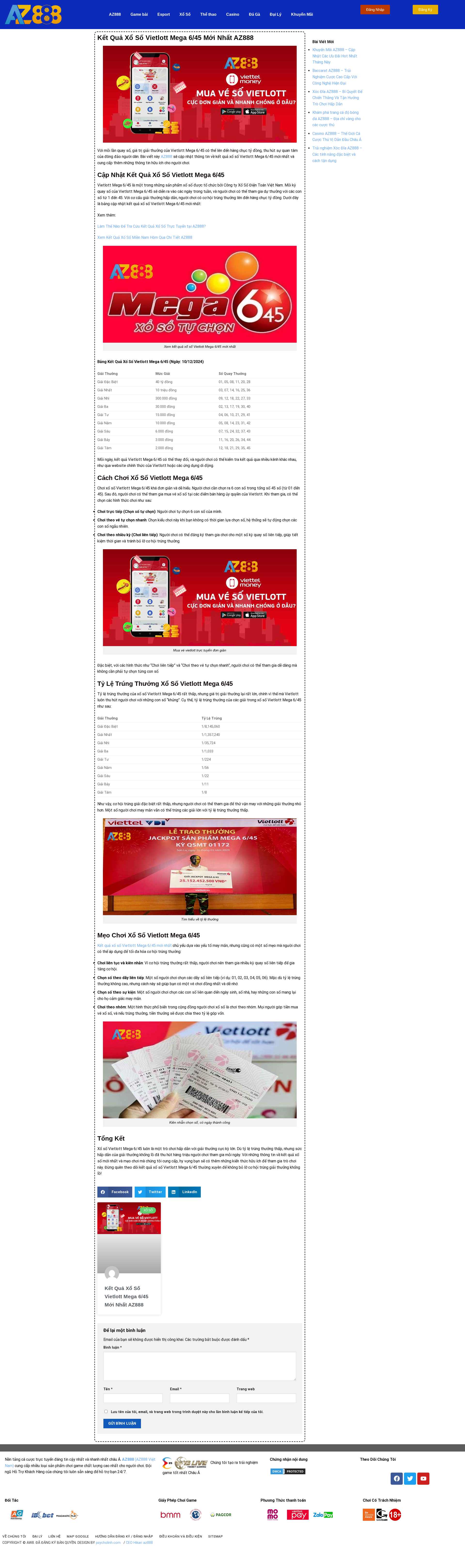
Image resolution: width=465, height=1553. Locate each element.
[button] (114, 1192)
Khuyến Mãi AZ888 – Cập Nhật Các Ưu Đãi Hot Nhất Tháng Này (334, 55)
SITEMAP (215, 1536)
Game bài (139, 14)
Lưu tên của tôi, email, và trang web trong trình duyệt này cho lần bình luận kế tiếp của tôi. (187, 1412)
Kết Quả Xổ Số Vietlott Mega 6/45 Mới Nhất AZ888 (126, 1296)
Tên (108, 1389)
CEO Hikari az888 (139, 1543)
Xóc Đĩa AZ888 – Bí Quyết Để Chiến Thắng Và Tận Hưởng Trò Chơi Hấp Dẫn (337, 97)
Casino (232, 14)
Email (176, 1389)
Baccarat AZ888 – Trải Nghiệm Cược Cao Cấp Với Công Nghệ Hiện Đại (334, 76)
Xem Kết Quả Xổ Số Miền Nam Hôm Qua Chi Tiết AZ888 (144, 237)
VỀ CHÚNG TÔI (14, 1536)
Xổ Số (185, 14)
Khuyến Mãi (302, 14)
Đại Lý (275, 14)
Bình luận (112, 1347)
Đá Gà (254, 14)
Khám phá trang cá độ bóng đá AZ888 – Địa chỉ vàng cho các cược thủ (336, 118)
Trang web (246, 1389)
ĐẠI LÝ (37, 1536)
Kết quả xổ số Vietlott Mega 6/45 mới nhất (134, 945)
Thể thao (208, 14)
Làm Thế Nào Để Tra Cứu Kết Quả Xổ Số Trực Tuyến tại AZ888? (151, 226)
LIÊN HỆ (54, 1536)
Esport (163, 14)
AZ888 (115, 14)
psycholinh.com (108, 1543)
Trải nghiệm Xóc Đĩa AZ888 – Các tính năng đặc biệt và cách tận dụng (337, 154)
